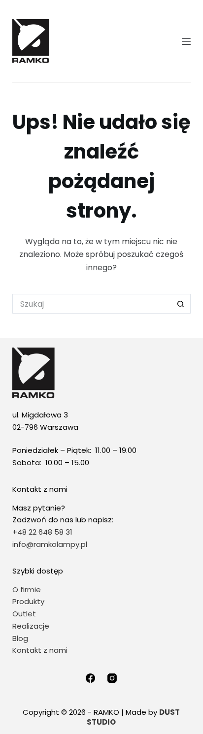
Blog (20, 638)
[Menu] (186, 41)
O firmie (26, 589)
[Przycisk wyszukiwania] (181, 304)
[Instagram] (112, 678)
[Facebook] (90, 678)
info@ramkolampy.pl (49, 544)
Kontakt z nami (40, 650)
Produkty (28, 601)
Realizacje (30, 626)
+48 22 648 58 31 (42, 532)
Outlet (25, 613)
